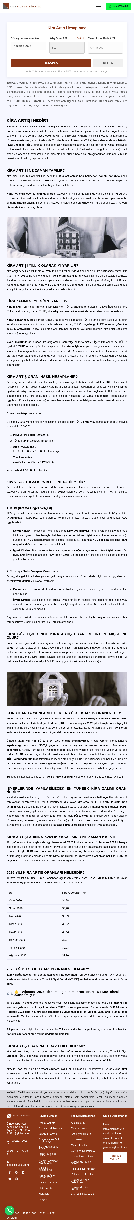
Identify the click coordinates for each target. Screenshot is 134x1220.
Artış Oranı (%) (66, 38)
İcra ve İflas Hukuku (82, 1156)
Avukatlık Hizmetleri (82, 1194)
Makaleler (44, 1193)
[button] (9, 1210)
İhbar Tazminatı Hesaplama (47, 1155)
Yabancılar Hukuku (82, 1174)
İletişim (43, 1199)
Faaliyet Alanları (48, 1182)
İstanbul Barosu (48, 1134)
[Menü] (98, 6)
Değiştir (81, 38)
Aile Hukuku (78, 1123)
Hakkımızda (45, 1188)
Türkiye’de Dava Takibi (80, 1188)
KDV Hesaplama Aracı (48, 1147)
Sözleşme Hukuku (81, 1134)
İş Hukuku (77, 1139)
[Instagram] (16, 1179)
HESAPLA (51, 63)
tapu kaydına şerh (104, 763)
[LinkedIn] (23, 1172)
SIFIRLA (108, 63)
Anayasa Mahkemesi (51, 1128)
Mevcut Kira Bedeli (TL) (102, 38)
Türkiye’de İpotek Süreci (81, 1162)
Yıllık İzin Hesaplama (45, 1169)
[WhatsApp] (10, 1172)
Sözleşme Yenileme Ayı (25, 38)
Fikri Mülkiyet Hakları (83, 1169)
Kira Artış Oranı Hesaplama (47, 1176)
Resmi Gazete (47, 1123)
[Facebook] (10, 1179)
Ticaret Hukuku (79, 1128)
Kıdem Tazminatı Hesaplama (48, 1162)
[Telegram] (16, 1172)
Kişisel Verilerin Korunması (80, 1181)
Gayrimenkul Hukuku (83, 1150)
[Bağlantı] (22, 6)
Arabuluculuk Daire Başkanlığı (50, 1140)
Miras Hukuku (79, 1145)
